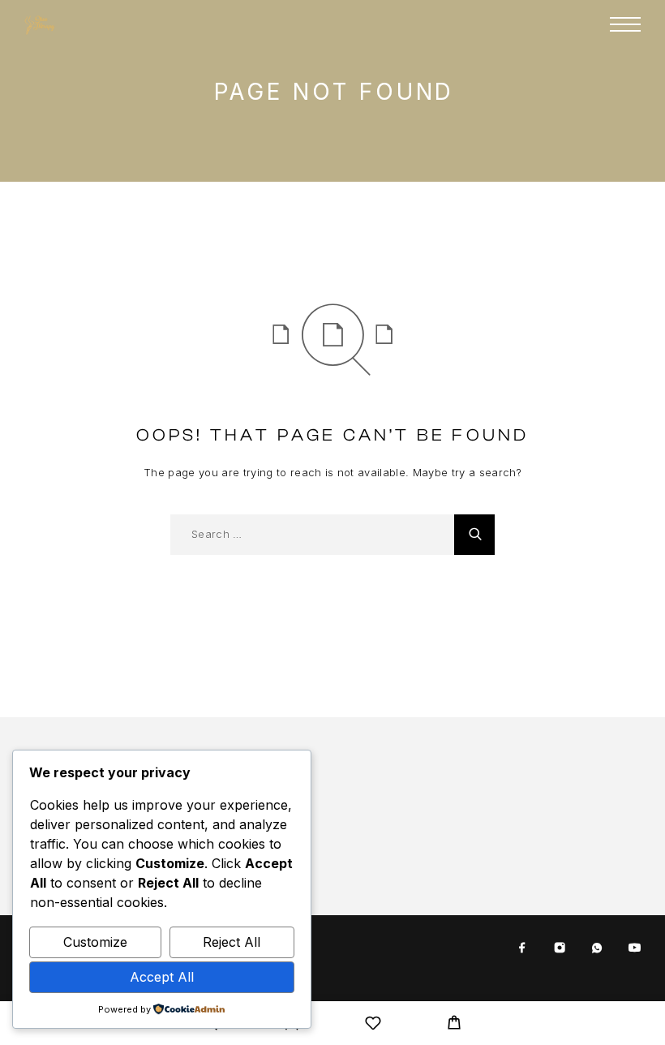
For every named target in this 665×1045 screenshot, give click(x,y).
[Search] (474, 534)
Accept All (162, 977)
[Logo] (40, 24)
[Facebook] (522, 948)
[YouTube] (634, 948)
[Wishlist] (373, 1025)
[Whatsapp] (597, 948)
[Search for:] (312, 534)
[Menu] (625, 24)
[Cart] (454, 1024)
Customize (95, 942)
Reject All (231, 942)
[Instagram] (559, 948)
